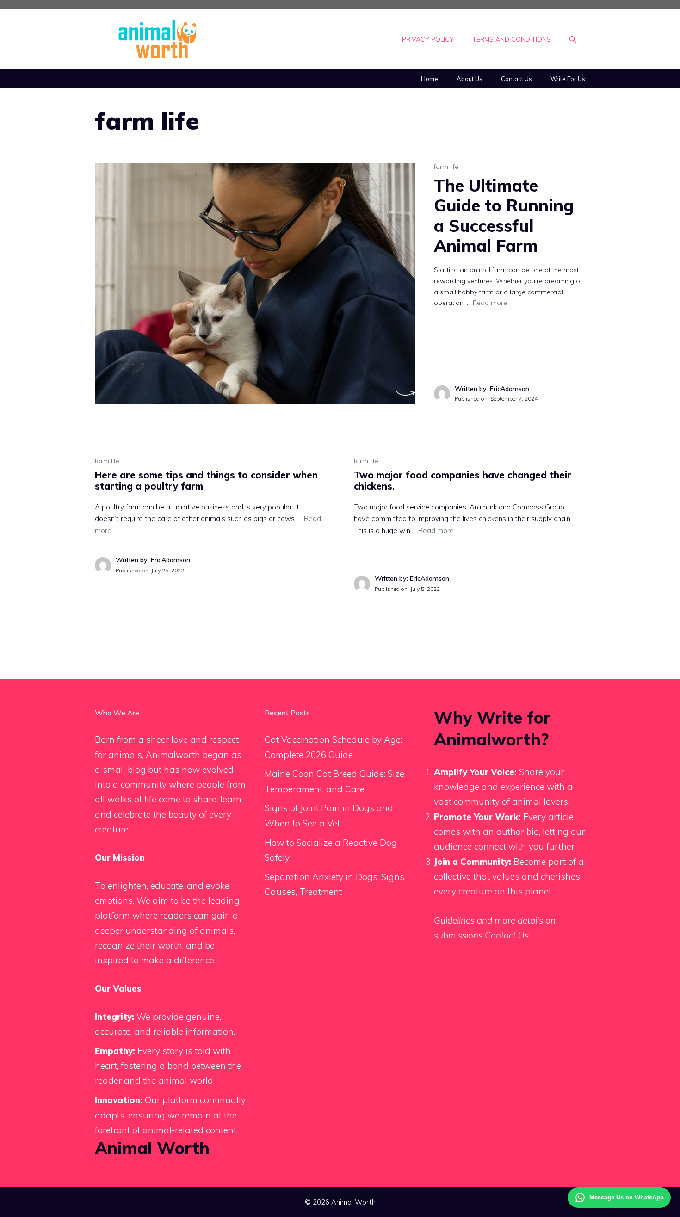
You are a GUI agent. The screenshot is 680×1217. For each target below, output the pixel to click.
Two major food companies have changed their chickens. (462, 480)
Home (429, 78)
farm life (446, 166)
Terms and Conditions (511, 39)
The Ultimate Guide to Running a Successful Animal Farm (504, 215)
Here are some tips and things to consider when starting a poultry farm (206, 480)
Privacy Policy (428, 39)
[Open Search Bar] (572, 39)
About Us (469, 78)
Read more (490, 302)
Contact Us (516, 78)
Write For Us (567, 78)
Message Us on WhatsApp (626, 1197)
